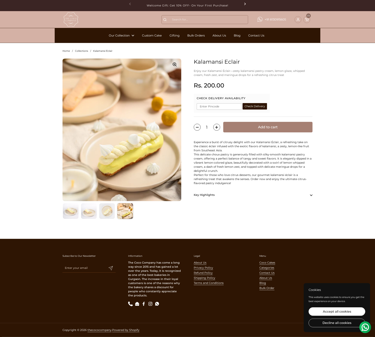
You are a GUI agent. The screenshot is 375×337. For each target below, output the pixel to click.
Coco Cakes (267, 262)
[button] (306, 19)
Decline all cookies (336, 323)
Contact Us (267, 273)
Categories (266, 267)
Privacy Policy (203, 267)
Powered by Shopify (125, 330)
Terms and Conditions (209, 283)
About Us (200, 262)
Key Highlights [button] (204, 195)
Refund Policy (203, 273)
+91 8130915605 (275, 19)
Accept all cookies (337, 311)
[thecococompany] (71, 19)
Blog (262, 283)
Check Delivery (255, 106)
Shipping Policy (204, 278)
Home (66, 50)
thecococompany (100, 330)
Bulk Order (266, 288)
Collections (81, 50)
